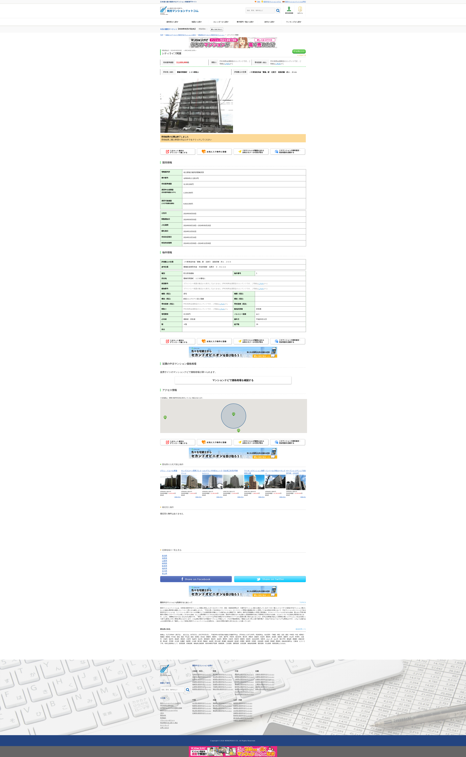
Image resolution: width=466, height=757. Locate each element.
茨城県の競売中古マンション (222, 684)
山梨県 (164, 561)
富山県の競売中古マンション (244, 694)
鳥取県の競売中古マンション (201, 708)
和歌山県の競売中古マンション (265, 689)
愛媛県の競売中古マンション (222, 703)
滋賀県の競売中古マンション (264, 687)
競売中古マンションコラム (272, 2)
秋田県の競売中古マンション (201, 689)
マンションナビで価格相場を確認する (233, 380)
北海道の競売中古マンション (201, 674)
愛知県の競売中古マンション (244, 684)
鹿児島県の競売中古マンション (243, 718)
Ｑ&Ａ (162, 713)
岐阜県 (164, 566)
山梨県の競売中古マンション (244, 679)
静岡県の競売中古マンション (244, 682)
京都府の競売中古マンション (264, 679)
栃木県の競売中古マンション (222, 682)
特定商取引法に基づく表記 (169, 723)
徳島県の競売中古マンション (222, 708)
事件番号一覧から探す (245, 22)
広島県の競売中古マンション (201, 713)
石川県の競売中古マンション (244, 692)
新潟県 (164, 556)
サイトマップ (164, 725)
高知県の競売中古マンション (222, 711)
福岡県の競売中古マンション (242, 703)
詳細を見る (178, 497)
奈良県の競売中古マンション (264, 682)
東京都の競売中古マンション (222, 674)
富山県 (164, 573)
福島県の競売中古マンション (201, 684)
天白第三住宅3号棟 (230, 471)
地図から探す (197, 22)
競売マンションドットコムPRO (295, 2)
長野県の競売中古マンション (244, 677)
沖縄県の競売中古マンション (242, 720)
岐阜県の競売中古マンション (244, 687)
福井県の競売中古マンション (244, 689)
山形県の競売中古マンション (201, 687)
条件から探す (269, 22)
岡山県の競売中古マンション (201, 711)
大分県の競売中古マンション (242, 711)
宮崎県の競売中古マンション (242, 713)
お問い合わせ (164, 728)
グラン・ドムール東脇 (168, 471)
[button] (238, 430)
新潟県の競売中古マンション (244, 674)
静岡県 (164, 563)
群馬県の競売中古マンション (222, 679)
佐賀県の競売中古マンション (242, 706)
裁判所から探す (172, 22)
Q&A (258, 2)
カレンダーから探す (221, 22)
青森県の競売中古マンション (201, 677)
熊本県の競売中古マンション (242, 715)
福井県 (164, 568)
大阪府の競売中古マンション (264, 674)
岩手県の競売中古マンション (201, 679)
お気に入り (299, 51)
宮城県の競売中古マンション (201, 682)
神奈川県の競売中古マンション (223, 689)
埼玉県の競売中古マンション (222, 677)
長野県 (164, 558)
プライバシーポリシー (167, 720)
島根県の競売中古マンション (201, 706)
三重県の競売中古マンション (264, 684)
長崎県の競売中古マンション (242, 708)
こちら (227, 64)
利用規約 (163, 718)
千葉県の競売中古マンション (222, 687)
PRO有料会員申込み (167, 705)
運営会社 (163, 715)
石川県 (164, 571)
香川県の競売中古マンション (222, 706)
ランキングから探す (293, 22)
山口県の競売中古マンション (201, 703)
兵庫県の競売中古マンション (264, 677)
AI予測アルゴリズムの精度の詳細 (171, 708)
